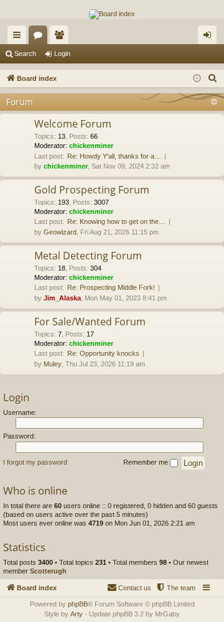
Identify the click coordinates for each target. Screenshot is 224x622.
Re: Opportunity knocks (103, 353)
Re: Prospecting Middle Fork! (111, 287)
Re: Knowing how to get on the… (116, 221)
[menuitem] (212, 78)
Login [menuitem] (210, 37)
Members (61, 37)
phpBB (78, 604)
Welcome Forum (72, 124)
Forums (40, 37)
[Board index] (112, 14)
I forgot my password (35, 462)
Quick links (19, 37)
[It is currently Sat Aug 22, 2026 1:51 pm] (197, 79)
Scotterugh (48, 571)
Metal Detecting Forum (88, 255)
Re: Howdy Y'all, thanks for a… (114, 156)
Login (62, 53)
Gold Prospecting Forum (91, 190)
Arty (76, 614)
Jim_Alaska (62, 298)
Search (25, 53)
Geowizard (60, 232)
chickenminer (91, 145)
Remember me (146, 462)
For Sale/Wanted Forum (90, 321)
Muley (53, 364)
